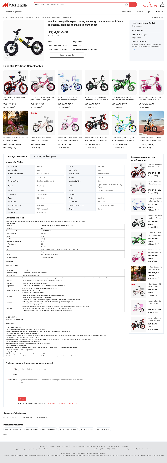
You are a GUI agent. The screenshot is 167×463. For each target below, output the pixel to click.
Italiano (72, 449)
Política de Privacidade (78, 446)
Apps (148, 12)
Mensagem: (12, 379)
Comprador (125, 12)
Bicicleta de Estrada (10, 417)
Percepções (124, 446)
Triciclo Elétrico (27, 417)
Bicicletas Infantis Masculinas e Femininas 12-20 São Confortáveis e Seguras (155, 217)
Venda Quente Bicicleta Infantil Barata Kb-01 (155, 165)
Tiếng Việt (135, 449)
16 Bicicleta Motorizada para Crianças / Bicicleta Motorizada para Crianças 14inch (155, 234)
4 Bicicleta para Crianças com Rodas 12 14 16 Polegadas (155, 285)
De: (15, 369)
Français (53, 449)
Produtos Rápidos (113, 446)
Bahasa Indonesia (146, 449)
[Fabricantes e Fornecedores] (14, 4)
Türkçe (128, 449)
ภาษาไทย (120, 449)
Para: (15, 374)
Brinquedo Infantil (48, 429)
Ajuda (139, 12)
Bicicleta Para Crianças (13, 429)
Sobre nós (42, 446)
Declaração (51, 446)
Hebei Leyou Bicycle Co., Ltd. (143, 23)
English (30, 449)
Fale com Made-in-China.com (96, 446)
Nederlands (87, 449)
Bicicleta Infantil (31, 429)
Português (45, 449)
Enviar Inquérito (67, 55)
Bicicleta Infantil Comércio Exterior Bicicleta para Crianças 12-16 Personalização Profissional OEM (155, 302)
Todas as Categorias (12, 12)
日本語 (108, 449)
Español (37, 449)
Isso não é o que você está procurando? (32, 403)
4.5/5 (141, 30)
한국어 (102, 449)
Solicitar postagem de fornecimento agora (64, 403)
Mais (133, 49)
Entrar (162, 6)
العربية (95, 449)
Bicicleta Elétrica (42, 417)
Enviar (22, 399)
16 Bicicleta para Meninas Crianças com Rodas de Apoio (155, 268)
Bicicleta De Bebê (87, 429)
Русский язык (63, 449)
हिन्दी (113, 449)
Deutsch (79, 449)
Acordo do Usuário (62, 446)
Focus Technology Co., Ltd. (80, 453)
